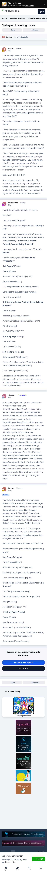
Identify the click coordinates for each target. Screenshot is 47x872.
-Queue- (11, 395)
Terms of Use (10, 862)
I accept (40, 859)
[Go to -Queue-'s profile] (4, 396)
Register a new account (23, 662)
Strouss (9, 37)
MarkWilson (13, 203)
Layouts (24, 37)
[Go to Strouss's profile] (3, 37)
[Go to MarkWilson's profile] (4, 204)
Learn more (4, 4)
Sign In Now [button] (23, 668)
